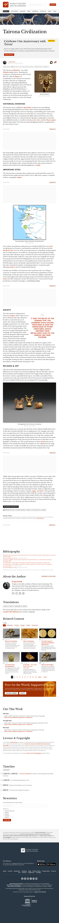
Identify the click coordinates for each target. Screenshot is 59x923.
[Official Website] (23, 593)
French (6, 606)
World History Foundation (16, 883)
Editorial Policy (37, 871)
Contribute (35, 11)
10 (35, 677)
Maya (48, 120)
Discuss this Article (11, 506)
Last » (45, 677)
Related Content (20, 510)
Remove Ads (52, 129)
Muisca (17, 76)
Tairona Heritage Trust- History (10, 567)
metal (42, 441)
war (28, 116)
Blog (29, 871)
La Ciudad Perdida (7, 566)
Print (46, 67)
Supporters (31, 872)
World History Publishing (13, 885)
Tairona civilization (26, 773)
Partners (24, 872)
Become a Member (11, 693)
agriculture (28, 107)
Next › (40, 677)
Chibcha (6, 72)
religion (12, 315)
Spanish (25, 606)
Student (7, 814)
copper (33, 491)
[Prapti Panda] (13, 593)
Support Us (43, 11)
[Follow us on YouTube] (36, 879)
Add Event (6, 770)
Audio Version (39, 67)
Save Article (6, 67)
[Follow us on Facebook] (22, 879)
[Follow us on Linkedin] (31, 879)
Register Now (9, 54)
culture (19, 177)
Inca (31, 120)
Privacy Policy (46, 871)
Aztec (38, 120)
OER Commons (33, 835)
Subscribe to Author (28, 67)
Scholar (7, 817)
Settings (38, 872)
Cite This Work (36, 510)
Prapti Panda (12, 61)
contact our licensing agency (34, 753)
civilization (16, 70)
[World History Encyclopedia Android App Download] (51, 864)
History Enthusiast (9, 811)
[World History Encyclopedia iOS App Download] (41, 864)
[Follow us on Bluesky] (28, 879)
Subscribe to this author (48, 576)
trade (5, 279)
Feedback (24, 871)
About (49, 11)
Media (28, 11)
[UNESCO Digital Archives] (29, 902)
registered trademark (40, 892)
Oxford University (40, 832)
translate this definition (11, 612)
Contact (10, 871)
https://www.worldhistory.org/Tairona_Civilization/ (18, 717)
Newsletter (17, 871)
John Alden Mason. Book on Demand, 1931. (26, 562)
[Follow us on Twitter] (25, 879)
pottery (12, 267)
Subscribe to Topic (17, 67)
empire (53, 120)
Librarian (7, 815)
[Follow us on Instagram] (33, 879)
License (43, 510)
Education (22, 11)
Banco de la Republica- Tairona (10, 558)
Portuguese (17, 606)
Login (54, 11)
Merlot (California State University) (19, 835)
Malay (11, 606)
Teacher (7, 812)
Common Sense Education (27, 834)
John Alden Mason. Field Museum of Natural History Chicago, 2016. (27, 564)
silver (42, 491)
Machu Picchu (8, 250)
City (50, 246)
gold (38, 165)
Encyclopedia (14, 11)
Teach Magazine (7, 837)
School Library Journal (45, 835)
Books (28, 510)
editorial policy (40, 518)
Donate (23, 693)
